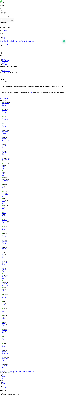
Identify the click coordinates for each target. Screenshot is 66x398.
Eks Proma (3, 154)
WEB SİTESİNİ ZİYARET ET (4, 98)
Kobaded (3, 311)
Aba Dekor (3, 215)
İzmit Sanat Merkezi (5, 222)
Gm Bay (3, 199)
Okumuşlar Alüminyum (5, 103)
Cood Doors (4, 117)
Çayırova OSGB (4, 313)
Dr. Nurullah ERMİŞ (5, 210)
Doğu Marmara (4, 264)
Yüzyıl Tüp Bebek (4, 365)
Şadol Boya (3, 334)
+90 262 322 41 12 (6, 30)
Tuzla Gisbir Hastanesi (5, 292)
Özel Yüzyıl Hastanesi (5, 203)
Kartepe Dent (4, 243)
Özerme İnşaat (4, 227)
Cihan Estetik (4, 351)
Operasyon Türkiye (5, 325)
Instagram (3, 36)
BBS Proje (3, 323)
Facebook (3, 374)
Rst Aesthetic (4, 297)
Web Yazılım (4, 387)
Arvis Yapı (3, 346)
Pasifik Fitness (4, 367)
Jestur (3, 124)
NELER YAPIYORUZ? (5, 43)
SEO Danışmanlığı (4, 388)
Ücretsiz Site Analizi (5, 64)
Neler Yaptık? (4, 384)
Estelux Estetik (4, 309)
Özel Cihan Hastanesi (5, 358)
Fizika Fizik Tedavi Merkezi (6, 114)
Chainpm (3, 161)
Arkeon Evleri (4, 332)
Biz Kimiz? (3, 383)
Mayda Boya (4, 236)
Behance (3, 39)
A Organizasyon (4, 220)
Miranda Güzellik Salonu (5, 159)
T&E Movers (4, 107)
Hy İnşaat (3, 304)
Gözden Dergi (4, 248)
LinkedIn (3, 38)
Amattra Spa (4, 208)
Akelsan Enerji (4, 168)
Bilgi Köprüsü (4, 299)
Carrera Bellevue (4, 327)
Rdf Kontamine (4, 241)
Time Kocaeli (4, 133)
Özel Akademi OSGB (5, 285)
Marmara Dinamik (4, 276)
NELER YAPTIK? (5, 44)
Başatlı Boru (4, 173)
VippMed (3, 166)
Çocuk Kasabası (4, 330)
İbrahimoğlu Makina (5, 257)
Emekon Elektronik (5, 194)
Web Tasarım (4, 386)
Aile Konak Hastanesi (5, 353)
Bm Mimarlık (4, 182)
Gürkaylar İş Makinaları (5, 250)
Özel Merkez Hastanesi (5, 206)
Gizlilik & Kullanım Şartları (6, 396)
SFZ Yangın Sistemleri (5, 119)
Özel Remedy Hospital (5, 196)
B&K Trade (4, 290)
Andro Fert (3, 337)
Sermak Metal (4, 112)
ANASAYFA (4, 58)
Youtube (3, 37)
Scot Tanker (4, 344)
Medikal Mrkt (4, 126)
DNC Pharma (4, 175)
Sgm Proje (3, 187)
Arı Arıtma (3, 271)
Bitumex (3, 189)
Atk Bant (3, 306)
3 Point (3, 217)
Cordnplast (3, 339)
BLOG (3, 63)
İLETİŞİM (3, 46)
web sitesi (31, 92)
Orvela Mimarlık (4, 224)
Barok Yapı (3, 320)
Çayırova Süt (4, 138)
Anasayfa (3, 382)
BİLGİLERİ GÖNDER (3, 22)
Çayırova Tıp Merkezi (5, 180)
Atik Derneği (4, 229)
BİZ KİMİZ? (4, 59)
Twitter (3, 375)
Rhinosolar (3, 318)
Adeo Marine (4, 147)
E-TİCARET (4, 45)
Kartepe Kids (4, 234)
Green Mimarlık (4, 145)
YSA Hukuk (4, 269)
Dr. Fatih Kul (4, 278)
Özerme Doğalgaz (4, 262)
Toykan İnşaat (4, 255)
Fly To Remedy (4, 152)
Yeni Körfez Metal (4, 283)
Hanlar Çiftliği (4, 360)
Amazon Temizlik (4, 201)
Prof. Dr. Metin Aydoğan (5, 140)
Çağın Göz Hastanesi (5, 131)
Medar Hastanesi (4, 110)
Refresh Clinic (4, 213)
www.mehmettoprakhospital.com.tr (5, 68)
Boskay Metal (4, 105)
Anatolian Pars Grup (5, 316)
